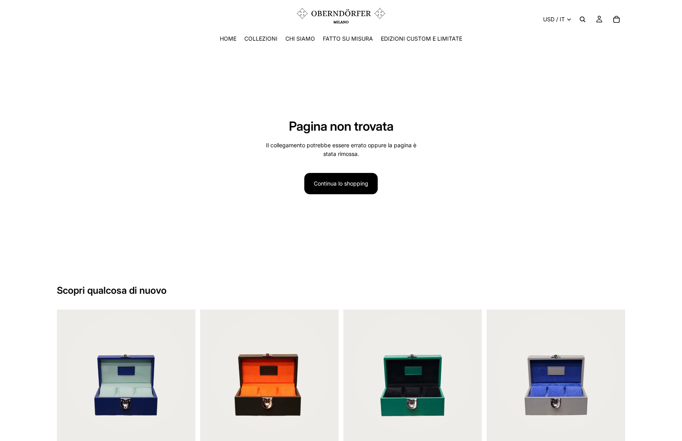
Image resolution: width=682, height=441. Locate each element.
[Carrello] (616, 19)
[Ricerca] (582, 19)
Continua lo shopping (341, 183)
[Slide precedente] (69, 379)
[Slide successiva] (183, 379)
